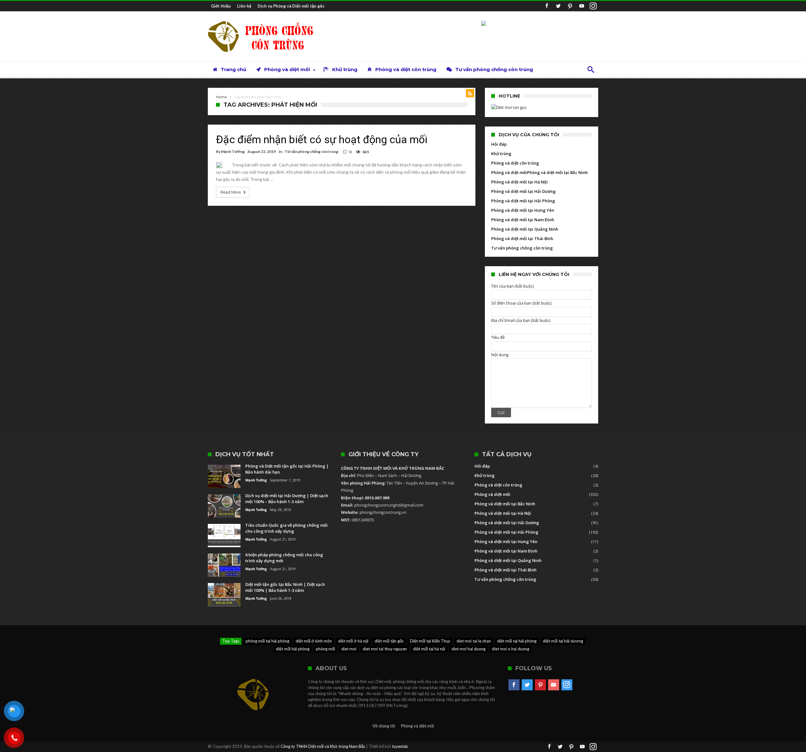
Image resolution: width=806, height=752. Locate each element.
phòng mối (325, 648)
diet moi (348, 648)
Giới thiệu (221, 5)
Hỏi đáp (499, 144)
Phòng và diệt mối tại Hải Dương (523, 191)
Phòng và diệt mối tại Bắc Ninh (557, 172)
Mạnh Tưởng (233, 151)
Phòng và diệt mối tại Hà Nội (519, 182)
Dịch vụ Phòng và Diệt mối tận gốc (291, 5)
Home (221, 97)
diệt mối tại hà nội (429, 648)
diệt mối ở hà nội (353, 640)
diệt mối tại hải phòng (516, 640)
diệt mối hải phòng (292, 648)
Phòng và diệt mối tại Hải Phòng (523, 201)
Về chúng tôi (383, 725)
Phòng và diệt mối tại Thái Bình (522, 238)
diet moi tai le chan (474, 640)
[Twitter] (558, 6)
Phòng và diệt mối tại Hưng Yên (522, 210)
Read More (230, 192)
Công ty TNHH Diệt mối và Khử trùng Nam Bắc (323, 746)
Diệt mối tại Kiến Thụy (430, 640)
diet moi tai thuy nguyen (385, 648)
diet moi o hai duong (510, 648)
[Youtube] (581, 6)
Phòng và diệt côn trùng (515, 163)
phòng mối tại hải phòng (267, 640)
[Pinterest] (570, 6)
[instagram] (593, 6)
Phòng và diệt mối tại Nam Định (522, 219)
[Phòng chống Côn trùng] (266, 20)
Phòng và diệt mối (509, 172)
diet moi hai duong (468, 648)
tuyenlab (400, 746)
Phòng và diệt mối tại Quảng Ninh (524, 229)
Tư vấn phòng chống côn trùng (311, 151)
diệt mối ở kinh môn (314, 640)
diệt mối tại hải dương (563, 640)
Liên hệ (244, 5)
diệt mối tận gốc (389, 640)
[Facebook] (547, 6)
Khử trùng (501, 153)
